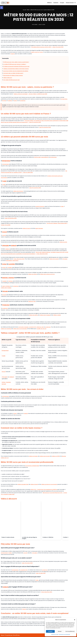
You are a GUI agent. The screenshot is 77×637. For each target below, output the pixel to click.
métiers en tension (33, 456)
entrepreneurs (4, 553)
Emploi (62, 2)
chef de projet (37, 157)
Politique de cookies (54, 634)
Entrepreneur (6, 161)
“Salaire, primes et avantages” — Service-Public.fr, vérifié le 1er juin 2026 (30, 94)
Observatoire (70, 2)
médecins (7, 249)
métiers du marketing (6, 328)
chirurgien (65, 259)
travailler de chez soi (41, 328)
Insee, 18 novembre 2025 (45, 127)
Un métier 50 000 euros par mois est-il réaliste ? (14, 64)
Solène (35, 24)
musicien (10, 100)
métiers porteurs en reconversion (49, 484)
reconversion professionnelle (32, 465)
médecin (13, 245)
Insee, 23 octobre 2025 (27, 563)
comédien (12, 264)
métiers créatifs (57, 315)
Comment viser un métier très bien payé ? (13, 73)
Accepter (50, 631)
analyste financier (40, 206)
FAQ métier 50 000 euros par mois (11, 80)
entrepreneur (64, 99)
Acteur (4, 264)
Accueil (24, 9)
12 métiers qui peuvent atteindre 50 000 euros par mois (16, 66)
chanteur (11, 277)
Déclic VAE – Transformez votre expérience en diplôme (44, 489)
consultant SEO (32, 327)
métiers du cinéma (32, 274)
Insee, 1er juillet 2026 (40, 573)
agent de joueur (39, 228)
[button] (1, 7)
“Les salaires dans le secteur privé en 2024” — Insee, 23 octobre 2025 (47, 47)
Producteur (5, 305)
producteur (22, 100)
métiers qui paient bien (23, 484)
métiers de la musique (6, 287)
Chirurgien (5, 245)
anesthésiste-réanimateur (12, 260)
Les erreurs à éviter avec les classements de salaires (15, 71)
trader (3, 184)
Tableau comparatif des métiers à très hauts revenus (16, 68)
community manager (23, 327)
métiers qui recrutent (45, 456)
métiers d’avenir (34, 484)
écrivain (4, 100)
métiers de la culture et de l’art (47, 274)
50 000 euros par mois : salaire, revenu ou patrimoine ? (16, 62)
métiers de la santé (53, 259)
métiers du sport (26, 228)
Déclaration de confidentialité (64, 634)
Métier (28, 9)
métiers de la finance (18, 191)
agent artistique (6, 286)
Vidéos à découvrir (7, 77)
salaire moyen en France (37, 52)
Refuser (59, 631)
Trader (4, 181)
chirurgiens (34, 553)
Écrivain (5, 291)
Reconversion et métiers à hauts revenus (13, 75)
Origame (12, 53)
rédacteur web (31, 301)
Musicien (5, 277)
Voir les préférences (70, 631)
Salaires (55, 2)
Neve (2, 635)
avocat (4, 235)
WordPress (16, 635)
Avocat (4, 232)
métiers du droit (63, 242)
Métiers (49, 2)
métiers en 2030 (55, 456)
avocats (25, 553)
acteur (15, 100)
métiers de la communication (20, 328)
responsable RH (44, 157)
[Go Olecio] (7, 2)
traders (10, 553)
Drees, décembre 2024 (19, 259)
